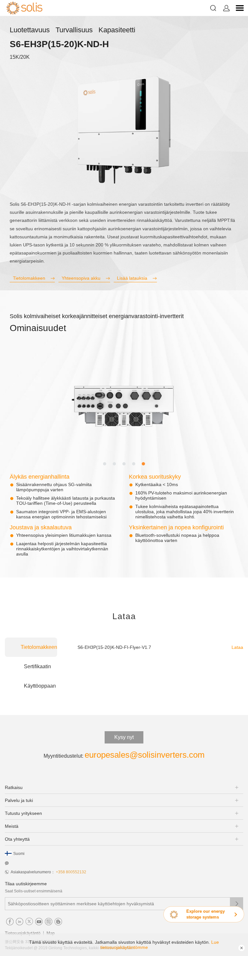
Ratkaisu (14, 787)
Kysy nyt (124, 737)
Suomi (19, 853)
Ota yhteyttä (17, 839)
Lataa (237, 647)
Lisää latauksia (132, 278)
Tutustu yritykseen (23, 813)
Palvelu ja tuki (19, 800)
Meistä (11, 826)
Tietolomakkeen (29, 278)
